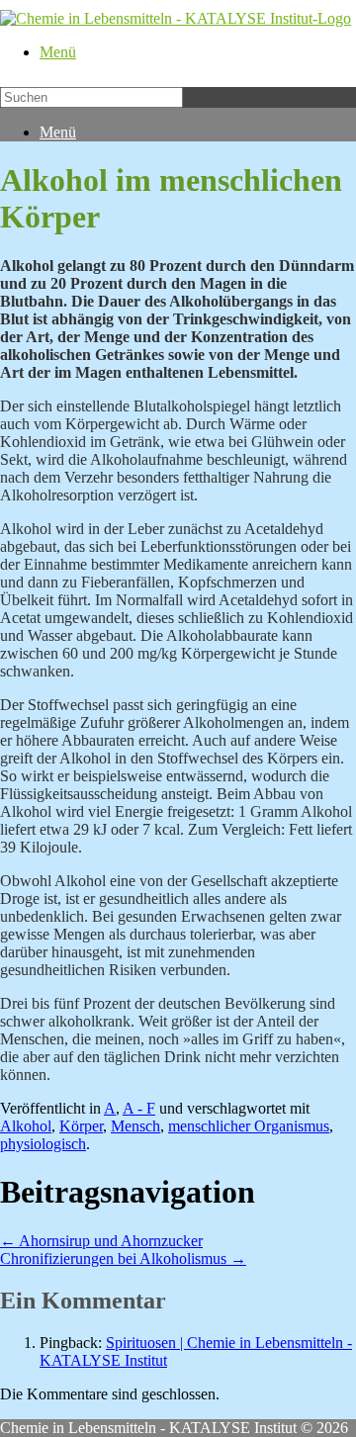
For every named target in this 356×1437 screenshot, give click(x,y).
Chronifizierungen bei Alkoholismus (123, 1258)
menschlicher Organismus (248, 1126)
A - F (139, 1108)
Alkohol (25, 1126)
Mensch (135, 1126)
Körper (81, 1126)
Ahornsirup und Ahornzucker (101, 1240)
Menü (58, 52)
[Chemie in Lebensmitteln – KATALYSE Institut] (175, 18)
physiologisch (43, 1143)
